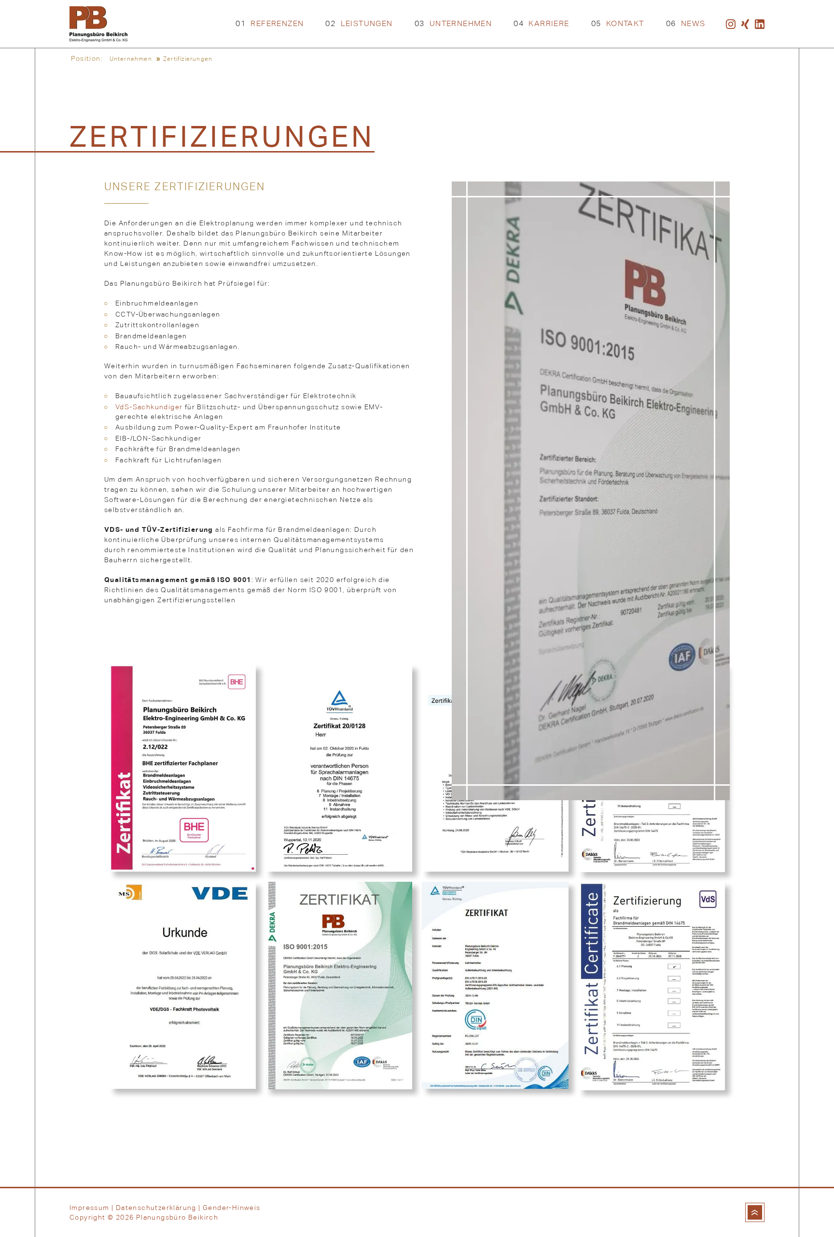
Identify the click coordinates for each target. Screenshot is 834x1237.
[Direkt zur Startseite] (98, 24)
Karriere (541, 23)
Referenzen (270, 23)
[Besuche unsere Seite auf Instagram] (731, 24)
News (686, 23)
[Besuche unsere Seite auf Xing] (745, 24)
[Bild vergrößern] (182, 768)
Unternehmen (453, 23)
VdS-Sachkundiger (148, 407)
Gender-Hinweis (231, 1207)
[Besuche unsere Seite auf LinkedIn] (759, 24)
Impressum (90, 1207)
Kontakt (617, 23)
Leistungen (358, 23)
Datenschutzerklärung (156, 1207)
